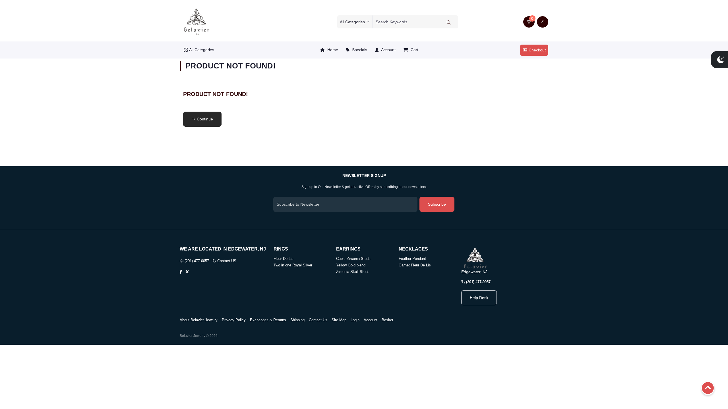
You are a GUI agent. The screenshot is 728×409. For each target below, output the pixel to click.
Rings (281, 249)
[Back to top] (708, 388)
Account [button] (388, 49)
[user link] (542, 22)
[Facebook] (181, 272)
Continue (204, 119)
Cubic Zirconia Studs (353, 258)
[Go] (448, 22)
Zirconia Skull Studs (352, 272)
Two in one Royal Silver (293, 265)
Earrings (348, 249)
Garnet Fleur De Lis (415, 265)
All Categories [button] (201, 49)
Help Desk (479, 297)
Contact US (226, 261)
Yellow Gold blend (350, 265)
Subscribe (437, 204)
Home (332, 49)
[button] (529, 22)
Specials (359, 49)
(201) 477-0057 (196, 261)
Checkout (537, 50)
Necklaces (413, 249)
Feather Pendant (412, 258)
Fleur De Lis (283, 258)
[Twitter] (187, 272)
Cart (414, 49)
